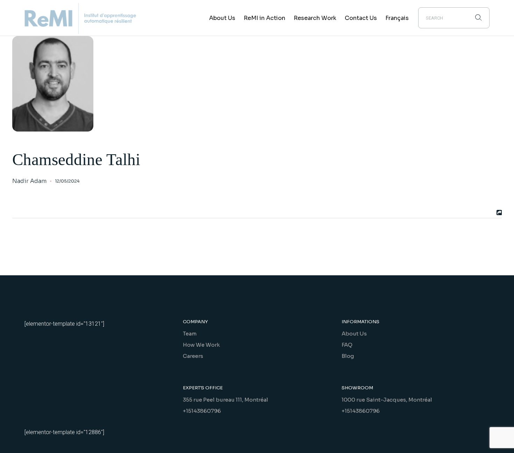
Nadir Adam (29, 181)
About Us (354, 333)
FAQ (347, 344)
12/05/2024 (67, 181)
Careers (193, 356)
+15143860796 (202, 411)
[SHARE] (498, 212)
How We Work (201, 344)
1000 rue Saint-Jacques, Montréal (387, 399)
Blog (348, 356)
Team (190, 333)
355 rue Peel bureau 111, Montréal (225, 399)
